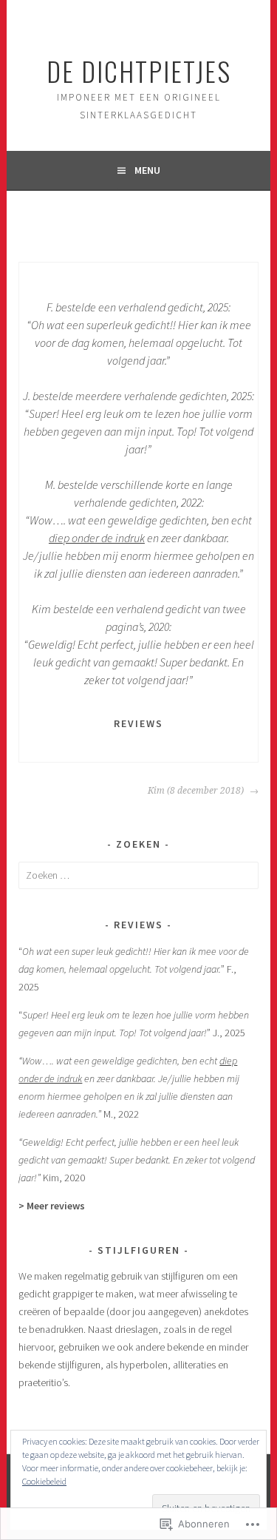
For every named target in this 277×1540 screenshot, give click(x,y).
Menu (147, 170)
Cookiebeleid (44, 1481)
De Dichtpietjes (139, 70)
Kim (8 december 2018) (197, 791)
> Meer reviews (51, 1205)
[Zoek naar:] (138, 875)
